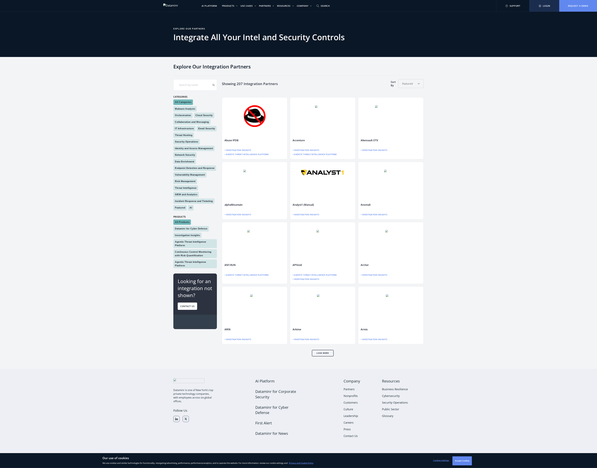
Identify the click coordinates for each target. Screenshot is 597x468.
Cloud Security (204, 115)
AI (191, 207)
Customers (351, 402)
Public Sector (390, 409)
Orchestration (183, 115)
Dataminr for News (271, 433)
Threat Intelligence (186, 187)
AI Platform (265, 381)
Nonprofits (351, 396)
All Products (182, 222)
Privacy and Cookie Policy (301, 463)
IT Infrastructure (184, 128)
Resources (391, 381)
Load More (323, 353)
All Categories (183, 102)
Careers (349, 422)
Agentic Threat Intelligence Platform (190, 243)
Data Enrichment (184, 161)
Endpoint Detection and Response (195, 168)
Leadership (351, 416)
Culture (348, 409)
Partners (349, 389)
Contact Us (187, 306)
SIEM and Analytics (186, 194)
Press (347, 429)
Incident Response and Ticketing (194, 201)
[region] (298, 460)
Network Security (185, 155)
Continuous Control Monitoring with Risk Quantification (193, 254)
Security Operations (186, 141)
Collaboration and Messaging (192, 121)
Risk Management (185, 181)
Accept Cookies (462, 460)
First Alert (263, 422)
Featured (180, 207)
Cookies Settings (441, 460)
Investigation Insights (187, 235)
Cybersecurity (391, 396)
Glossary (387, 416)
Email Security (206, 128)
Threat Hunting (183, 135)
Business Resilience (395, 389)
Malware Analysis (185, 108)
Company (352, 381)
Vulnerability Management (190, 174)
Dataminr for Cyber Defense (191, 228)
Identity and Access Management (194, 148)
